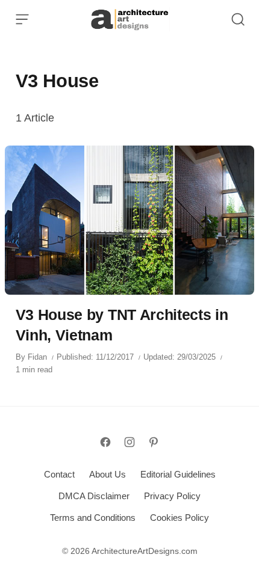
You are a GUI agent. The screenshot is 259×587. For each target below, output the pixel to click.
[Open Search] (238, 19)
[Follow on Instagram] (129, 442)
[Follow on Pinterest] (153, 442)
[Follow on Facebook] (105, 442)
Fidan (37, 356)
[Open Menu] (22, 19)
